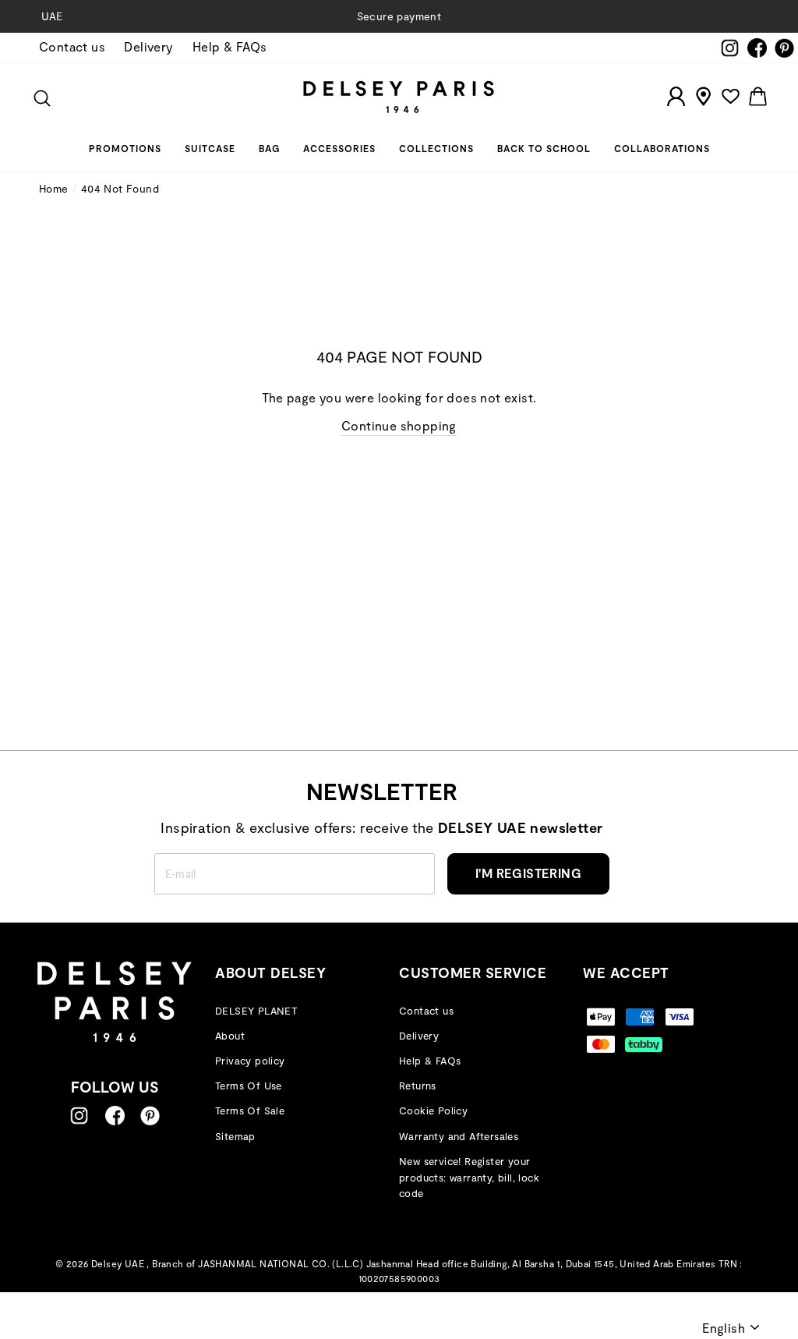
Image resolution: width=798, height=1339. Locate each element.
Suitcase (210, 148)
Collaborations (662, 148)
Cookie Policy (433, 1110)
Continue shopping (399, 425)
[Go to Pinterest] (150, 1115)
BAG (269, 148)
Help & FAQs (229, 46)
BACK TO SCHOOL (544, 148)
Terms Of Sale (249, 1110)
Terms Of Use (248, 1085)
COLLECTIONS (436, 148)
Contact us (72, 46)
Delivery (148, 46)
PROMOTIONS (125, 148)
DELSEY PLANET (256, 1010)
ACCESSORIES (339, 148)
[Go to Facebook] (115, 1115)
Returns (417, 1085)
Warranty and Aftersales (458, 1136)
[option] (399, 16)
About (230, 1035)
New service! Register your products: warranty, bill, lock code (469, 1177)
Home (54, 188)
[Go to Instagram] (79, 1115)
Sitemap (235, 1136)
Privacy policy (250, 1060)
